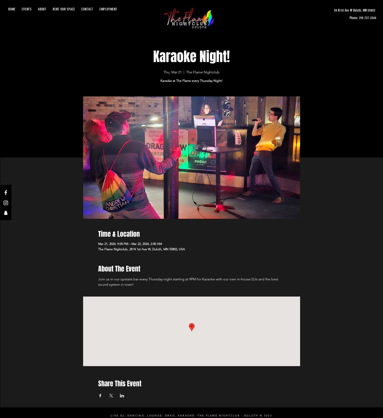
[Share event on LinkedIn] (122, 395)
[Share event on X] (111, 395)
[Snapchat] (6, 213)
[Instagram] (6, 203)
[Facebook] (6, 192)
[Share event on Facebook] (100, 395)
